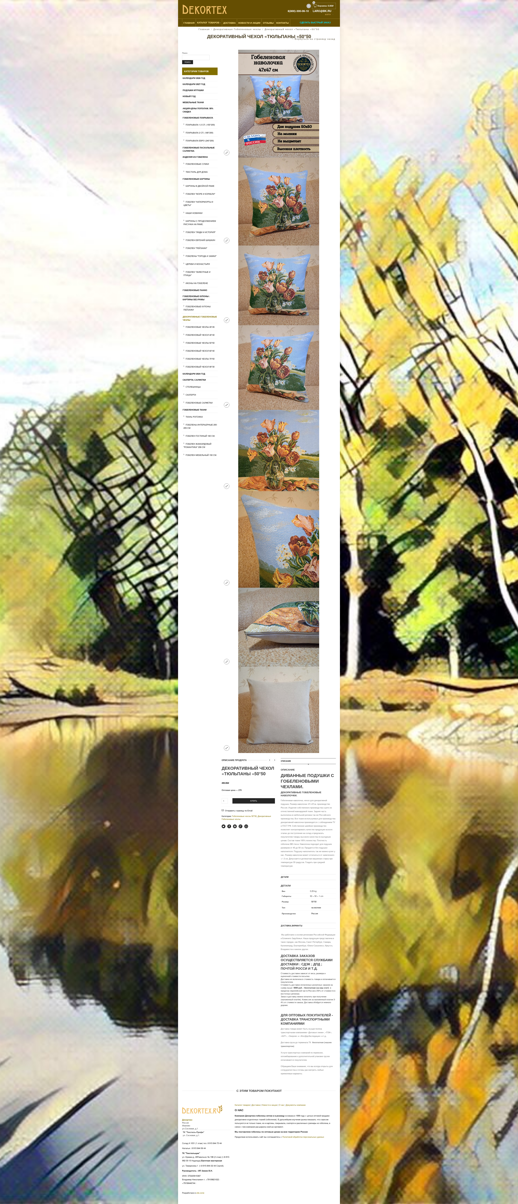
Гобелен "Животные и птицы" (196, 273)
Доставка (229, 22)
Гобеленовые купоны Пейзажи (197, 308)
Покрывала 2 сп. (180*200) (199, 132)
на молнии (316, 907)
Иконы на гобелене (197, 283)
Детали (285, 877)
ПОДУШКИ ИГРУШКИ (193, 90)
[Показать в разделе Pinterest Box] (235, 826)
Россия (314, 913)
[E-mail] (246, 826)
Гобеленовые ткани (195, 409)
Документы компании (296, 1104)
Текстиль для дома (197, 171)
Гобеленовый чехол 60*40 (200, 350)
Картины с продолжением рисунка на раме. (199, 222)
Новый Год (189, 96)
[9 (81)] (278, 709)
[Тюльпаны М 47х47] (278, 103)
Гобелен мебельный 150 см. (201, 455)
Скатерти (191, 394)
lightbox (226, 152)
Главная (189, 22)
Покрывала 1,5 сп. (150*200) (200, 124)
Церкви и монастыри (198, 264)
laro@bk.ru (322, 11)
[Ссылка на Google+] (240, 826)
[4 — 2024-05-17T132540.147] (278, 367)
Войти (328, 14)
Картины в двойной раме (200, 185)
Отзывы (268, 22)
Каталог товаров (208, 22)
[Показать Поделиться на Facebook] (229, 826)
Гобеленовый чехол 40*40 (200, 334)
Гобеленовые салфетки (199, 402)
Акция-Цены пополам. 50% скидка (198, 110)
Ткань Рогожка (194, 416)
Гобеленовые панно (195, 290)
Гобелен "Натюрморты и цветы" (198, 203)
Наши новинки (194, 213)
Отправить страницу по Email (238, 810)
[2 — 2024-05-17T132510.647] (278, 201)
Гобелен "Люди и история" (201, 232)
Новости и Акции (249, 22)
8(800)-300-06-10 (298, 11)
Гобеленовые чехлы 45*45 (200, 326)
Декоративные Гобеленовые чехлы (237, 29)
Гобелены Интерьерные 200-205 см (200, 426)
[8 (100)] (278, 626)
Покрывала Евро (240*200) (200, 140)
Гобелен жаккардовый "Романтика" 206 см (197, 445)
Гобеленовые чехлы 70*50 (200, 358)
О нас (281, 1104)
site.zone (200, 1192)
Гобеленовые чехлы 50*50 (244, 816)
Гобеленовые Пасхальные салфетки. (199, 149)
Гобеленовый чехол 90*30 (200, 366)
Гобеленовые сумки (197, 163)
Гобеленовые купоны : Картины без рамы (196, 298)
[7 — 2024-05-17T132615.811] (278, 539)
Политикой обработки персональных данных (303, 1136)
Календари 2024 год (194, 373)
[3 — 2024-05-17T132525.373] (278, 285)
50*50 (313, 901)
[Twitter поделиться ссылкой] (223, 826)
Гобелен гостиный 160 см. (200, 435)
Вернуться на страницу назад (315, 38)
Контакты (282, 22)
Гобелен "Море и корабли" (200, 193)
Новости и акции (269, 1104)
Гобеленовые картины (196, 178)
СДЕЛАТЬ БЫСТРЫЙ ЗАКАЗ (315, 22)
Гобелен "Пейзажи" (196, 248)
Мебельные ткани (193, 102)
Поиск (184, 53)
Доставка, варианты (291, 926)
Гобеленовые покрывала (198, 117)
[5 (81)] (278, 450)
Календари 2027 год (194, 84)
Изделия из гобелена (195, 156)
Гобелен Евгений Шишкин (200, 240)
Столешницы (193, 386)
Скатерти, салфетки (194, 379)
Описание (286, 761)
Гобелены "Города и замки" (201, 256)
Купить (253, 801)
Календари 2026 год (194, 78)
